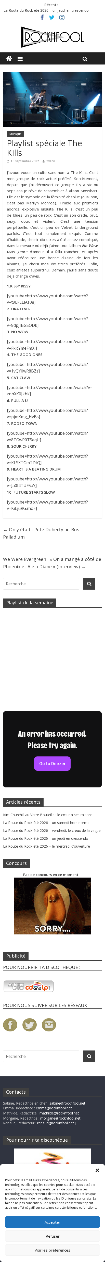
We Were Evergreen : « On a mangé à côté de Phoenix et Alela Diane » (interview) (52, 563)
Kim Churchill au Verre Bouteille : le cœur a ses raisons (48, 814)
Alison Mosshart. (83, 190)
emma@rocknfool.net (54, 1108)
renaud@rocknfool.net (55, 1123)
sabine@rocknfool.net (67, 1103)
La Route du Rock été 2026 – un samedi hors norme (46, 822)
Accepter (52, 1222)
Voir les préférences (52, 1250)
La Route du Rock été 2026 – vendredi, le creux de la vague (52, 830)
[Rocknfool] (52, 37)
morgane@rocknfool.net (60, 1118)
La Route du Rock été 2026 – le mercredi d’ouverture (46, 846)
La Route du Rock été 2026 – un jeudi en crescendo (46, 10)
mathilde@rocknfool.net (59, 1113)
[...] (77, 1123)
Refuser (53, 1236)
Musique (15, 134)
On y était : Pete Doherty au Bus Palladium (41, 533)
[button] (97, 1170)
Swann (50, 161)
